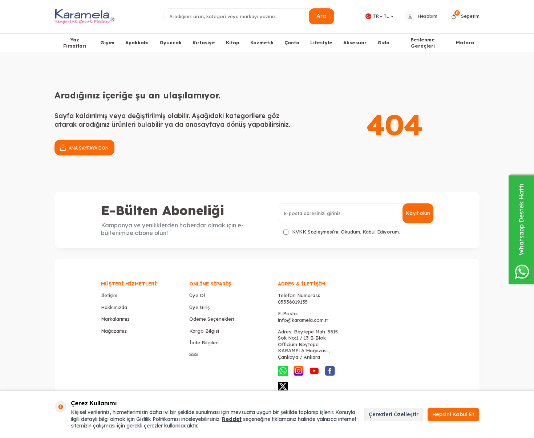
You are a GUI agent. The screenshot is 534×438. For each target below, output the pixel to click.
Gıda (383, 42)
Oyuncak (170, 42)
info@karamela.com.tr (303, 320)
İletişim (109, 295)
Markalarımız (115, 319)
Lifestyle (321, 42)
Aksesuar (355, 42)
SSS (193, 354)
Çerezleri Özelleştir (393, 414)
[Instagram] (299, 371)
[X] (283, 386)
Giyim (107, 42)
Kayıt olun (418, 213)
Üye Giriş (199, 307)
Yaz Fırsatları (74, 43)
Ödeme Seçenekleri (211, 319)
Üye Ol (197, 295)
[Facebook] (330, 371)
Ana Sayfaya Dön (88, 148)
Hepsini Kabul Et (453, 414)
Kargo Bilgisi (204, 331)
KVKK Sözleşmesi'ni (315, 232)
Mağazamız (114, 331)
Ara (321, 16)
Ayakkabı (137, 42)
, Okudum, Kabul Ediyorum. (346, 232)
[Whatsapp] (283, 371)
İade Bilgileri (204, 342)
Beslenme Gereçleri (422, 43)
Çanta (291, 42)
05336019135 (293, 302)
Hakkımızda (114, 307)
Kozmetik (262, 42)
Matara (465, 42)
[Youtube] (314, 371)
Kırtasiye (204, 42)
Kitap (232, 42)
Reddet (232, 419)
